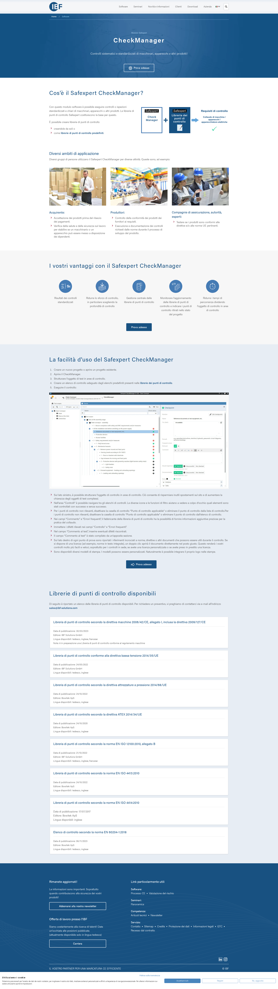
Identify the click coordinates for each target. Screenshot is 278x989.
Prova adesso (141, 67)
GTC (219, 926)
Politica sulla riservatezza (150, 976)
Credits (161, 926)
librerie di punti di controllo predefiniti (82, 133)
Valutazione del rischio (162, 893)
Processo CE (138, 893)
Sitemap (148, 926)
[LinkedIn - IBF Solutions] (220, 959)
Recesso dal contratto (143, 930)
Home (53, 16)
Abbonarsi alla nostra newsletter (77, 906)
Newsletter (156, 915)
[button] (123, 6)
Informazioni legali (203, 926)
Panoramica (137, 904)
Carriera (77, 943)
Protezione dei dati (179, 926)
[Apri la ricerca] (226, 6)
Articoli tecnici (139, 915)
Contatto (135, 926)
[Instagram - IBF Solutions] (225, 959)
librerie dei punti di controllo (155, 383)
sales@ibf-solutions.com (63, 608)
